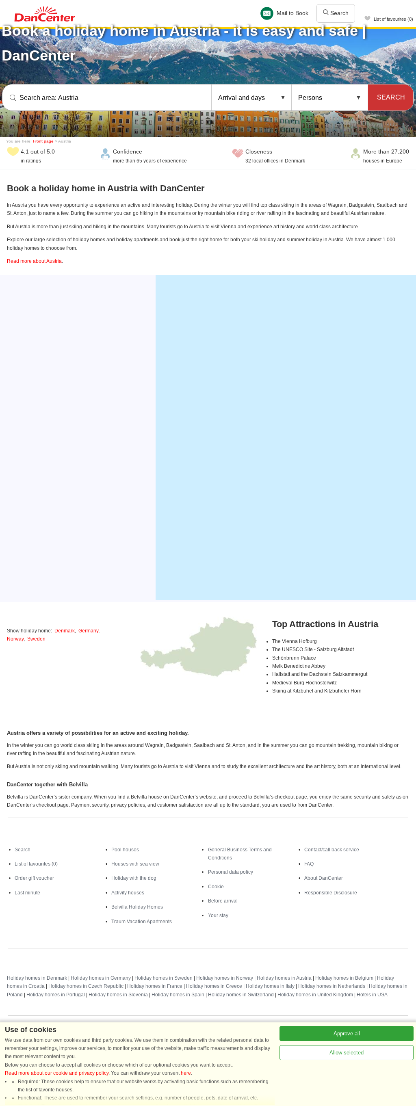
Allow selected (346, 1053)
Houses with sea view (135, 864)
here (186, 1073)
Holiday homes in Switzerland (241, 995)
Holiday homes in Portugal (55, 995)
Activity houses (127, 893)
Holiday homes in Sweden (163, 978)
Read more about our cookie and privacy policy (56, 1073)
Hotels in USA (372, 995)
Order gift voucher (34, 878)
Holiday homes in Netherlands (331, 986)
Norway (15, 639)
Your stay (218, 915)
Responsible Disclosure (330, 893)
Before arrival (223, 901)
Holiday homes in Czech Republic (86, 986)
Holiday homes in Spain (178, 995)
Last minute (27, 893)
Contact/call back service (331, 850)
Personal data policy (230, 872)
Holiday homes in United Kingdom (315, 995)
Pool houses (125, 850)
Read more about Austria (34, 261)
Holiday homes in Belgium (344, 978)
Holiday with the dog (133, 878)
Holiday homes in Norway (224, 978)
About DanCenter (323, 878)
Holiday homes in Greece (214, 986)
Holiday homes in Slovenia (118, 995)
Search (339, 13)
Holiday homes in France (154, 986)
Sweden (36, 639)
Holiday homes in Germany (101, 978)
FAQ (309, 864)
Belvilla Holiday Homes (137, 907)
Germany (88, 631)
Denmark (64, 631)
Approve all (347, 1033)
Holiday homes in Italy (270, 986)
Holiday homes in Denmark (37, 978)
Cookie (216, 887)
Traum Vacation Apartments (141, 921)
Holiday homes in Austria (284, 978)
